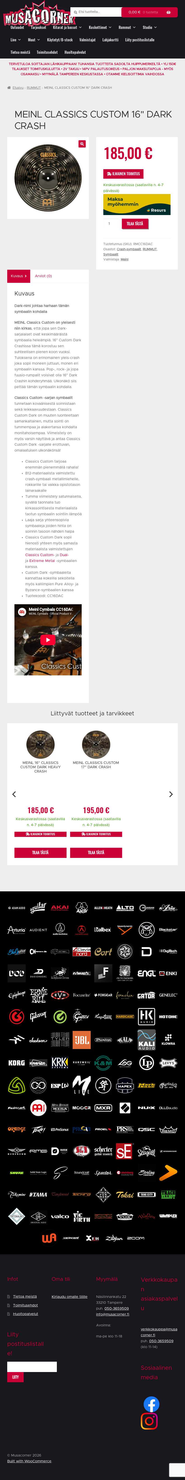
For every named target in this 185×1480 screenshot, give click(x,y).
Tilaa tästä (135, 223)
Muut (31, 39)
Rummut (125, 27)
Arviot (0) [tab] (43, 276)
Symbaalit (110, 254)
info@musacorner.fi (112, 1314)
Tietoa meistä (20, 52)
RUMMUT (34, 87)
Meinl (124, 259)
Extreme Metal (41, 561)
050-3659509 (116, 1308)
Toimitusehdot (47, 52)
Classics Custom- (40, 555)
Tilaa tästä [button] (40, 852)
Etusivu (18, 87)
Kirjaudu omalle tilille (70, 1297)
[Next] (170, 794)
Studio (147, 27)
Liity (15, 1377)
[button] (82, 144)
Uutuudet (17, 27)
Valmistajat (87, 39)
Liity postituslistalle (139, 39)
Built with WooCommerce (29, 1461)
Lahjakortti (110, 39)
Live (13, 39)
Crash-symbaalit (129, 249)
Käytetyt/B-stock (60, 39)
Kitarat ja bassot (65, 27)
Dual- (64, 555)
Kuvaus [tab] (17, 276)
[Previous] (14, 794)
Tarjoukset (38, 27)
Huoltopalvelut (75, 52)
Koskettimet (98, 27)
